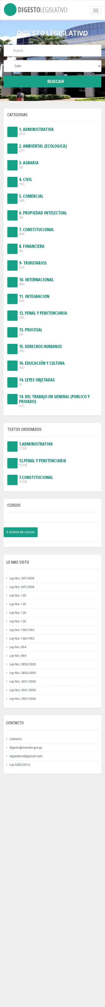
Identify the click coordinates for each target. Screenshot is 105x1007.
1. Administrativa (36, 131)
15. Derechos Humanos (40, 348)
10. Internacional (36, 281)
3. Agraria (29, 164)
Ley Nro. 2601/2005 (23, 681)
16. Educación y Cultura (42, 365)
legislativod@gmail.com (26, 756)
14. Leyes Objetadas (37, 381)
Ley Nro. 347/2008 (22, 578)
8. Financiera (31, 248)
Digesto (42, 9)
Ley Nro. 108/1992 (22, 630)
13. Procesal (30, 331)
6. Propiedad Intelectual (43, 214)
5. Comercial (31, 198)
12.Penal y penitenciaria (42, 462)
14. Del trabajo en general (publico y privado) (54, 401)
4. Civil (25, 181)
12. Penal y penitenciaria (43, 315)
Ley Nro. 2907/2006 (23, 698)
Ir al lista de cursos (21, 532)
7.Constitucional (36, 479)
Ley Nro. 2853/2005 (23, 664)
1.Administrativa (36, 445)
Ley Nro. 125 (18, 595)
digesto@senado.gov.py (26, 747)
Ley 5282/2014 (20, 765)
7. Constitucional (36, 231)
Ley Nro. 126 (18, 613)
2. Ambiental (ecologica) (43, 148)
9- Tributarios (33, 264)
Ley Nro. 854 (18, 647)
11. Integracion (34, 298)
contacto (16, 739)
